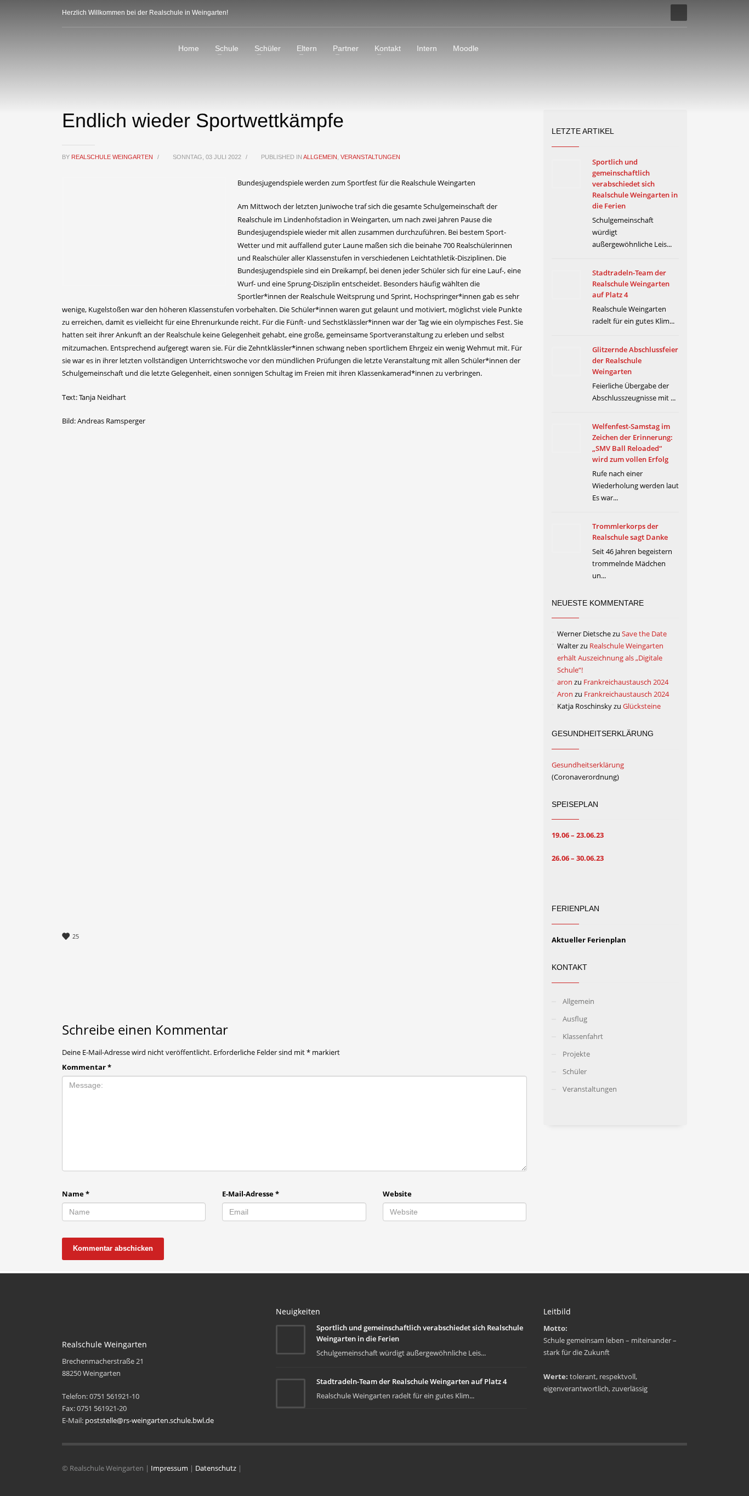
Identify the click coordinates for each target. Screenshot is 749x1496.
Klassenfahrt (583, 1036)
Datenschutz (215, 1468)
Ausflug (575, 1019)
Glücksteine (642, 706)
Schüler (575, 1071)
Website (397, 1194)
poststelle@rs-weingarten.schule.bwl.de (149, 1420)
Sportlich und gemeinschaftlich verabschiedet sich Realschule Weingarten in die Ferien (635, 184)
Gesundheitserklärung (588, 765)
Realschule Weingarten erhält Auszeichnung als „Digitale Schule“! (610, 658)
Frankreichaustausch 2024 (625, 682)
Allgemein (320, 157)
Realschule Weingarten (113, 157)
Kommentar (86, 1067)
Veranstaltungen (370, 157)
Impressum (169, 1468)
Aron (565, 694)
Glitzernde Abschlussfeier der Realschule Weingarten (635, 360)
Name (75, 1194)
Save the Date (644, 634)
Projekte (576, 1054)
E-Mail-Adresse (250, 1194)
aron (564, 682)
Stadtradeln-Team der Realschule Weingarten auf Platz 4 (630, 284)
